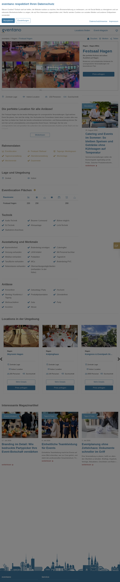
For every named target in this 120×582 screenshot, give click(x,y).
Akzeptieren (8, 21)
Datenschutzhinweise (98, 21)
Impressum (113, 21)
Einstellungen (23, 21)
